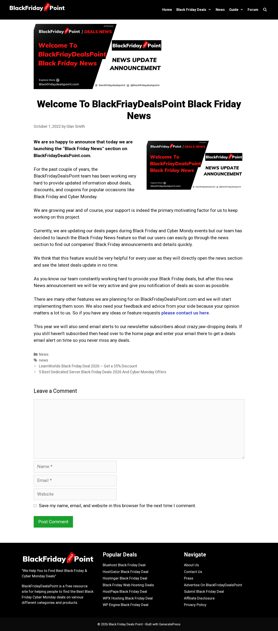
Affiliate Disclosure (199, 598)
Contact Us (193, 572)
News (220, 10)
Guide (233, 10)
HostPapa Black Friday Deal (125, 591)
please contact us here (185, 313)
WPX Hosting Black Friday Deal (128, 598)
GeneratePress (169, 624)
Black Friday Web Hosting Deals (128, 585)
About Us (191, 565)
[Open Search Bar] (264, 9)
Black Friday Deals (191, 10)
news (43, 360)
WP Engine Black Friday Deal (125, 605)
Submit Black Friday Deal (204, 591)
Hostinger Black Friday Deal (125, 578)
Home (167, 10)
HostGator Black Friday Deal (125, 572)
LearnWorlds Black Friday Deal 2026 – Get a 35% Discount (88, 366)
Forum (253, 10)
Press (188, 578)
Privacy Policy (195, 605)
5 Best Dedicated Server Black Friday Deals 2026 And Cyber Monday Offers (102, 372)
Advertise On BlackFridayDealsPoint (213, 585)
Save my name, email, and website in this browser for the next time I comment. (117, 505)
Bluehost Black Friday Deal (124, 565)
